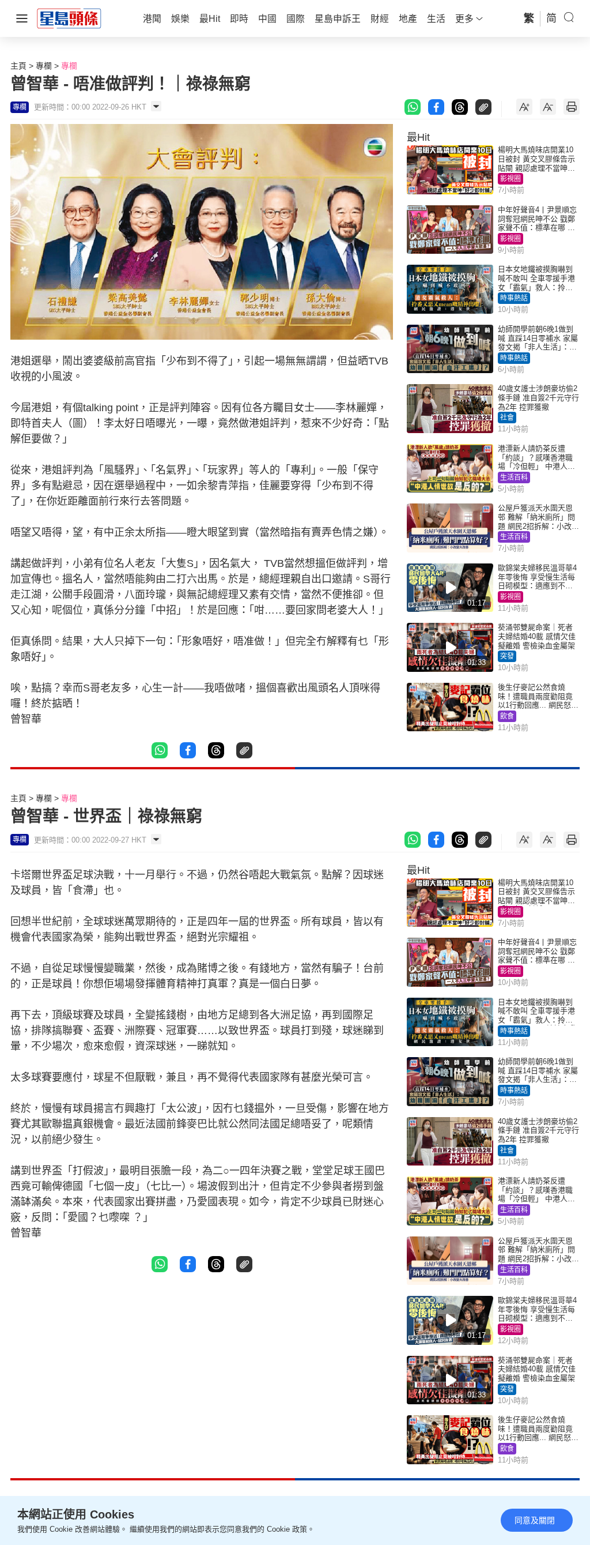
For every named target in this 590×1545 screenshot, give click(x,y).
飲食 (507, 716)
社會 (507, 417)
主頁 (18, 65)
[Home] (69, 18)
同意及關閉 (535, 1520)
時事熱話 (514, 298)
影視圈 (510, 178)
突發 (507, 656)
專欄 (44, 65)
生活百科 (514, 477)
